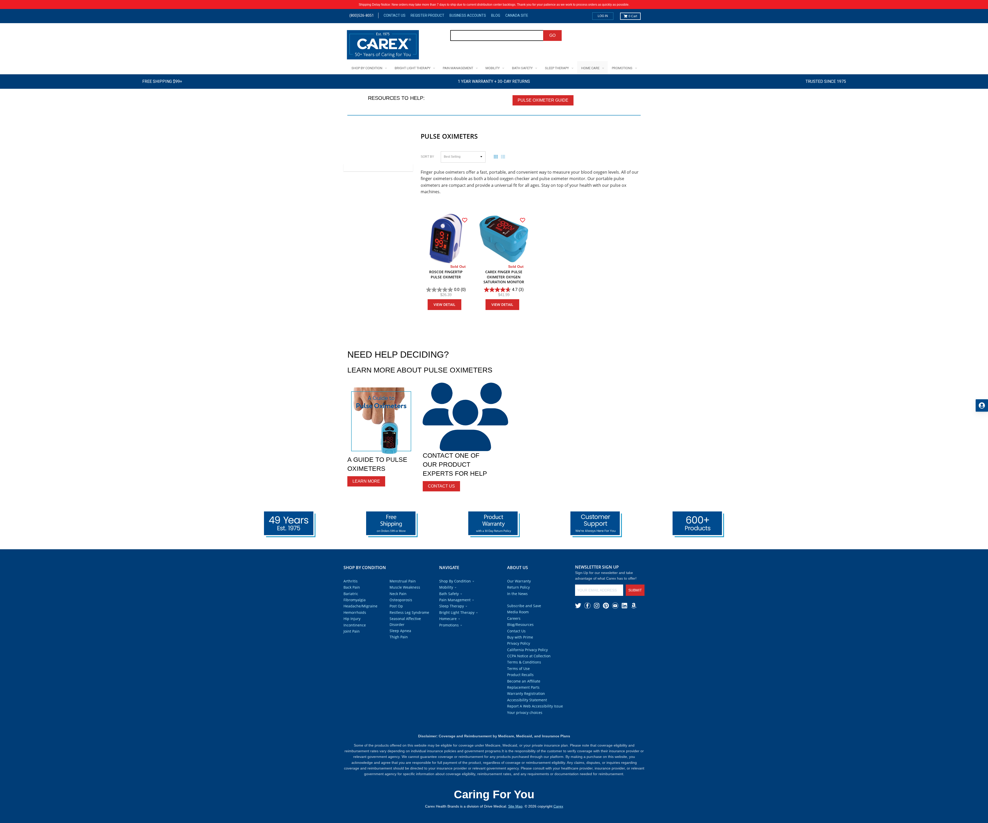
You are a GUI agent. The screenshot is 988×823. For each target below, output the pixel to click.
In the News (517, 593)
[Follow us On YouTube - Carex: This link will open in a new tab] (615, 606)
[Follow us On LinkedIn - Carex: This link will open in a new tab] (624, 606)
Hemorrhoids (354, 612)
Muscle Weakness (405, 587)
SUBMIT (635, 590)
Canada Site (516, 15)
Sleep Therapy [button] (451, 606)
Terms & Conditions (524, 662)
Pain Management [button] (455, 599)
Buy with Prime (520, 637)
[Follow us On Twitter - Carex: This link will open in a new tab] (578, 606)
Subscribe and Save (524, 605)
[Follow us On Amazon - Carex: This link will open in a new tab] (634, 606)
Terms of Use (518, 668)
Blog (495, 15)
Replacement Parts (523, 687)
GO (552, 35)
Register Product (427, 15)
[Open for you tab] (982, 405)
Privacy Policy (518, 643)
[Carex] (383, 45)
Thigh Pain (399, 636)
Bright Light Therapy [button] (456, 612)
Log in (603, 16)
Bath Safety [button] (449, 593)
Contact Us (394, 15)
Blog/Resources (520, 624)
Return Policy (518, 587)
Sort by (427, 156)
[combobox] (497, 35)
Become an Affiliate (523, 681)
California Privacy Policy (527, 649)
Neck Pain (398, 593)
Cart (633, 16)
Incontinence (354, 625)
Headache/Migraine (360, 606)
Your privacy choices (524, 712)
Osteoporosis (401, 599)
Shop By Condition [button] (455, 581)
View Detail (444, 304)
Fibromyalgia (354, 599)
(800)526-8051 (361, 15)
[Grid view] (497, 156)
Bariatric (350, 593)
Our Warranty (519, 581)
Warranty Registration (526, 693)
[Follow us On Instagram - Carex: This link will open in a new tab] (597, 606)
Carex (558, 806)
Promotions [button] (449, 625)
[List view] (504, 156)
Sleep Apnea (400, 630)
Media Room (518, 611)
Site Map (515, 806)
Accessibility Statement (527, 699)
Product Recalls (520, 674)
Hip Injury (351, 618)
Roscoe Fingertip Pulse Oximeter (446, 274)
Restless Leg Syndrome (409, 612)
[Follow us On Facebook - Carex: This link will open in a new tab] (587, 606)
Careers (514, 618)
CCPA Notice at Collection (529, 655)
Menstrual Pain (403, 581)
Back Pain (351, 587)
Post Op (396, 606)
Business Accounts (467, 15)
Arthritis (350, 581)
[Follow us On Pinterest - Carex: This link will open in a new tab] (606, 606)
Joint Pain (351, 631)
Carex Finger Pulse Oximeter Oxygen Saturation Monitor (503, 276)
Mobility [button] (446, 587)
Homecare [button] (448, 618)
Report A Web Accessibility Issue (535, 706)
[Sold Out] (446, 239)
